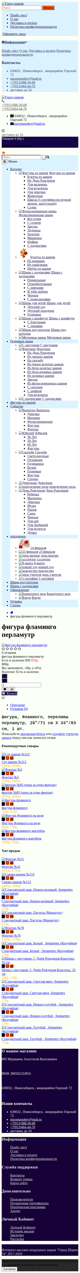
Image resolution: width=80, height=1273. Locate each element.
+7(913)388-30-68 (22, 82)
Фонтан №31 (11, 867)
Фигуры (33, 425)
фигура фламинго (15, 808)
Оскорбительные (39, 284)
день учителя (51, 574)
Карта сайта (19, 1183)
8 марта (39, 563)
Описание (17, 705)
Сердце (32, 479)
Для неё (33, 521)
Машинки (34, 238)
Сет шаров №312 (14, 762)
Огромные (35, 460)
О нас (14, 19)
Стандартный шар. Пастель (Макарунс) (30, 920)
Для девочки (36, 192)
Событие (16, 406)
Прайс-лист (18, 15)
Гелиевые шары (21, 341)
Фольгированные (40, 421)
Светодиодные (38, 456)
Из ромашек (36, 261)
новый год (46, 567)
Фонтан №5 (10, 777)
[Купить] (3, 758)
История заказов (22, 1231)
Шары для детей (58, 303)
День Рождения (57, 490)
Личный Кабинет (23, 1227)
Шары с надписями (24, 586)
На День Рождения (41, 180)
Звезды (32, 226)
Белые (31, 467)
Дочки (32, 532)
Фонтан (33, 429)
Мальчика (34, 498)
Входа (36, 597)
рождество (46, 571)
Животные (35, 196)
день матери (49, 555)
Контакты (17, 1175)
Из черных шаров (40, 356)
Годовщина (35, 463)
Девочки (33, 502)
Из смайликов (37, 265)
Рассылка (17, 1239)
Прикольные (36, 280)
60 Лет (32, 444)
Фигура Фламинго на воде (21, 823)
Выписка (42, 410)
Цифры (32, 242)
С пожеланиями (39, 299)
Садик (31, 207)
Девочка (33, 414)
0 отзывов (9, 652)
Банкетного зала (58, 594)
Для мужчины (37, 188)
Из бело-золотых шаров (44, 368)
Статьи (15, 605)
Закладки (17, 1235)
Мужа (31, 506)
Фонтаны (43, 349)
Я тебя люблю (37, 291)
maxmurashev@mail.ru (26, 78)
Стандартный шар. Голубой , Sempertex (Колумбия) (39, 1039)
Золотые (33, 234)
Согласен (9, 1269)
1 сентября (46, 578)
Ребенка (33, 494)
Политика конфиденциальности (33, 26)
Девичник (45, 483)
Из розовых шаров (40, 376)
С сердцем (34, 387)
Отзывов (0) (19, 709)
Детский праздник (40, 310)
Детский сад (36, 307)
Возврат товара (21, 1179)
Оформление (19, 590)
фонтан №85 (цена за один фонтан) (27, 792)
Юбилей (41, 433)
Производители (21, 1199)
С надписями (37, 245)
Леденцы (34, 230)
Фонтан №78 (11, 935)
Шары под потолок (24, 582)
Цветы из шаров (39, 268)
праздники (18, 536)
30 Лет (32, 437)
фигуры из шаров (23, 402)
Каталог (16, 169)
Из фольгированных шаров (47, 383)
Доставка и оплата (23, 23)
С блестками (36, 322)
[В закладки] (5, 689)
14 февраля (38, 548)
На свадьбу (35, 360)
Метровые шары (59, 337)
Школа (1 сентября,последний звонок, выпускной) (49, 201)
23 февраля (47, 551)
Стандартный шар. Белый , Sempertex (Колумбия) (38, 951)
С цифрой (34, 391)
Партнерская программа (27, 1207)
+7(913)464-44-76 (22, 86)
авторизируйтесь (32, 734)
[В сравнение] (12, 689)
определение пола (62, 486)
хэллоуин (43, 559)
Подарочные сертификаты (29, 1203)
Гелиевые (34, 314)
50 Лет (32, 441)
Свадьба (41, 452)
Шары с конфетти (62, 318)
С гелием (34, 222)
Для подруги (36, 529)
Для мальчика (37, 184)
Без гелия (34, 219)
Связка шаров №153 (16, 882)
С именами (35, 288)
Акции (15, 1211)
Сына (31, 513)
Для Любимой (37, 525)
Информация (15, 42)
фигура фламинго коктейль (21, 838)
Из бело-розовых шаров (44, 372)
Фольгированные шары (36, 215)
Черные (32, 295)
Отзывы (16, 601)
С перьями (35, 326)
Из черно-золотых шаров (45, 364)
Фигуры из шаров (62, 173)
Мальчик (33, 418)
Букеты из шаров (39, 177)
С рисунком (49, 345)
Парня (31, 509)
